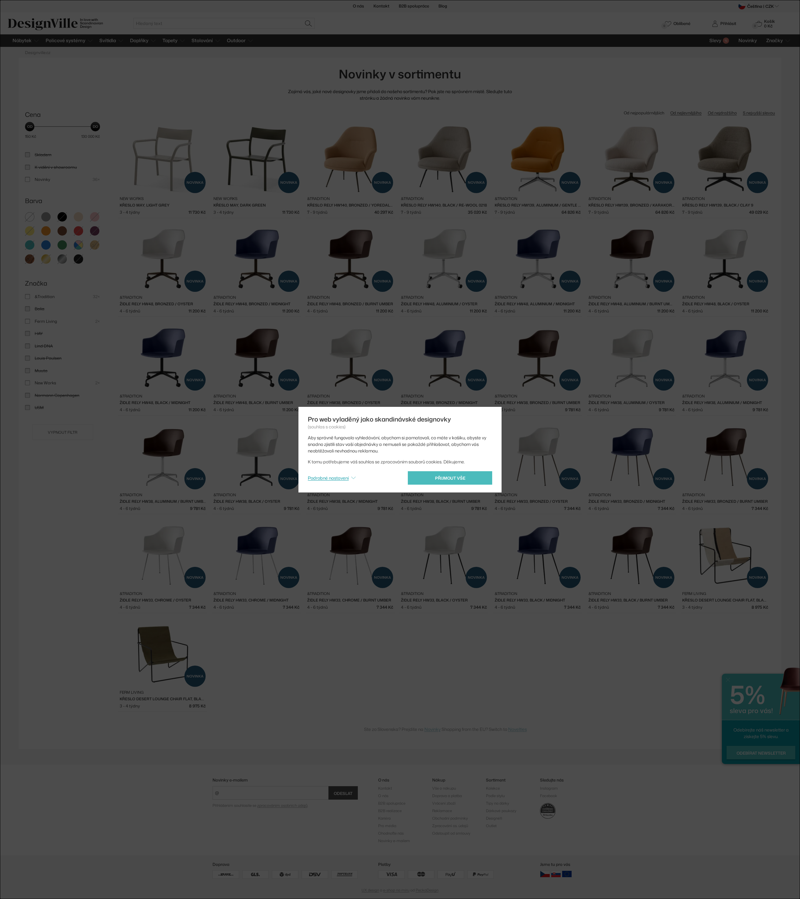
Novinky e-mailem (230, 780)
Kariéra (384, 818)
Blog (442, 6)
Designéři (494, 818)
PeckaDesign (427, 890)
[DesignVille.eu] (567, 873)
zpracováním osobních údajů (282, 805)
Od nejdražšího (722, 113)
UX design (370, 890)
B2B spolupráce (414, 6)
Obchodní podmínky (450, 818)
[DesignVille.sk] (556, 873)
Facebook (548, 795)
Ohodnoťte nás (391, 833)
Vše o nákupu (444, 788)
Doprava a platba (447, 795)
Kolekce (493, 788)
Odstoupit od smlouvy (451, 833)
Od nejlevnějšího (686, 113)
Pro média (387, 825)
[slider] (29, 126)
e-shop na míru (396, 890)
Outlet (491, 825)
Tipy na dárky (497, 803)
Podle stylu (495, 795)
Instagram (549, 788)
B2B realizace (390, 810)
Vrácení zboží (444, 803)
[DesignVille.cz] (545, 873)
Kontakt (381, 6)
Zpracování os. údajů (450, 825)
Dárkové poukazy (501, 810)
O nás (358, 6)
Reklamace (442, 810)
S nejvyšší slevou (759, 113)
